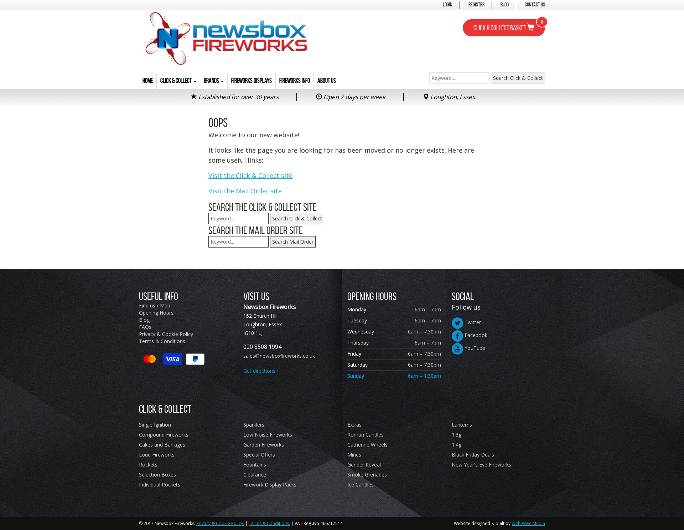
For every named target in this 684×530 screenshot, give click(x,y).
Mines (354, 454)
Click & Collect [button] (176, 80)
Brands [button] (212, 80)
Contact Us (535, 4)
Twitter (472, 322)
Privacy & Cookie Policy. (220, 523)
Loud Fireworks (157, 454)
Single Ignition (155, 424)
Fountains (254, 464)
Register (476, 4)
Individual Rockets (159, 484)
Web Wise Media (528, 523)
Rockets (148, 464)
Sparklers (253, 424)
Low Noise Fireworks (267, 434)
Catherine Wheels (367, 444)
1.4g (456, 444)
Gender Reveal (364, 464)
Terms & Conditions (162, 341)
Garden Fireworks (263, 444)
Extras (354, 424)
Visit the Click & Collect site (250, 175)
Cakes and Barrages (162, 444)
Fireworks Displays (251, 80)
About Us (326, 80)
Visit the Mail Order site (245, 191)
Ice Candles (360, 484)
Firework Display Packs (269, 484)
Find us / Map (154, 305)
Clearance (254, 474)
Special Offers (259, 454)
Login (447, 4)
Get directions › (260, 370)
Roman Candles (365, 434)
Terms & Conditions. (269, 523)
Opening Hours (156, 312)
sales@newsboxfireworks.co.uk (279, 355)
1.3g (456, 434)
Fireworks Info (294, 80)
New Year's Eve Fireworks (481, 464)
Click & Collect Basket (508, 26)
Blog (505, 4)
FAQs (145, 326)
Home (147, 80)
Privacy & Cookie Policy (166, 334)
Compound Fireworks (163, 434)
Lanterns (462, 424)
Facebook (475, 335)
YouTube (474, 348)
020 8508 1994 (262, 347)
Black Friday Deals (473, 454)
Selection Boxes (157, 474)
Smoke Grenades (367, 474)
